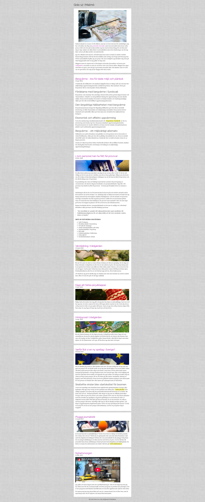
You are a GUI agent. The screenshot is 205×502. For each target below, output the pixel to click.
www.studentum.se (116, 444)
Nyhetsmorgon (83, 453)
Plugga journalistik (85, 416)
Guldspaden (79, 65)
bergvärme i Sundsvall (113, 121)
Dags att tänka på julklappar (90, 285)
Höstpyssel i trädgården (88, 317)
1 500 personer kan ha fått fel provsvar (96, 156)
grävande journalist (98, 46)
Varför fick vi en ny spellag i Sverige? (95, 349)
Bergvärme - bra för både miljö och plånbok (99, 78)
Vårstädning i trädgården (88, 246)
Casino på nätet (119, 389)
